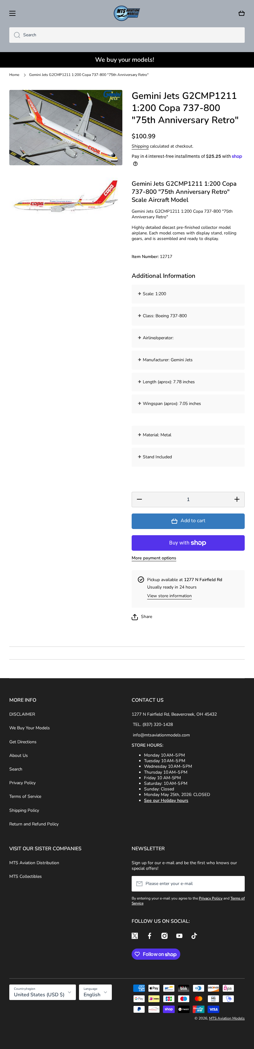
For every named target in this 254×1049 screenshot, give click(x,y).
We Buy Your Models (29, 728)
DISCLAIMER (22, 714)
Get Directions (23, 742)
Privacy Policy (22, 783)
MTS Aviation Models (227, 1018)
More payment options (154, 558)
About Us (18, 755)
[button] (242, 13)
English (92, 994)
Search (15, 769)
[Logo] (127, 13)
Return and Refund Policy (34, 824)
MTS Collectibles (25, 876)
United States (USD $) (39, 994)
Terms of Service (25, 796)
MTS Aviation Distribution (34, 863)
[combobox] (127, 35)
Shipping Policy (24, 810)
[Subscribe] (237, 883)
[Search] (14, 35)
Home (14, 75)
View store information (169, 596)
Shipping (140, 146)
